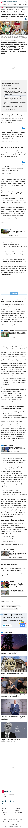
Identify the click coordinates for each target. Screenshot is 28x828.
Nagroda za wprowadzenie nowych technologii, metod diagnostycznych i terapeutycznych (13, 98)
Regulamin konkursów (12, 821)
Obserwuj (8, 625)
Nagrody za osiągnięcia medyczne (11, 88)
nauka (3, 606)
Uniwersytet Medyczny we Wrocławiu (9, 608)
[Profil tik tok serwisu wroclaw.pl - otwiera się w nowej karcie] (5, 801)
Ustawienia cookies (14, 824)
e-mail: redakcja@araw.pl (7, 797)
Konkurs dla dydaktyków (9, 109)
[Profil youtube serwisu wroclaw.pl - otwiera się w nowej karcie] (10, 801)
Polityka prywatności (21, 821)
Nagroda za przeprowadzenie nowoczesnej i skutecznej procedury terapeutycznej (15, 103)
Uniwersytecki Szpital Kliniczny (13, 606)
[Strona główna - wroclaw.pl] (4, 2)
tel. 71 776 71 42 (5, 796)
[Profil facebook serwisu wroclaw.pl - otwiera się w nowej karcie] (8, 801)
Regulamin (5, 821)
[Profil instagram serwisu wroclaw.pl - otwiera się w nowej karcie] (3, 801)
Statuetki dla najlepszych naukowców (12, 106)
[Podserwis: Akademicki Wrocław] (12, 1)
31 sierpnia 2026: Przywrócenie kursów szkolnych (14, 7)
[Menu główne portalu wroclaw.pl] (26, 2)
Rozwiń (14, 293)
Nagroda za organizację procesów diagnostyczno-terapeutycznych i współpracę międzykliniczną (15, 92)
